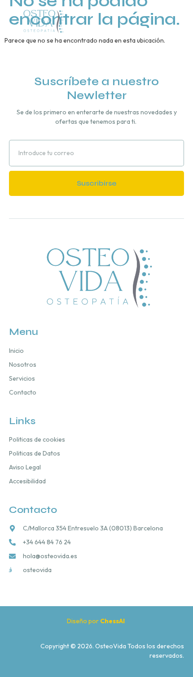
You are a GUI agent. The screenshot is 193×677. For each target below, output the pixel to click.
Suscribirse (97, 183)
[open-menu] (180, 21)
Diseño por (96, 621)
